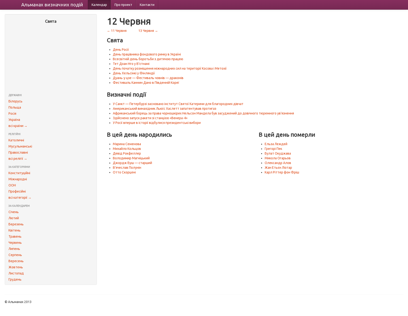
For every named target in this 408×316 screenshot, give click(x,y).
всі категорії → (19, 197)
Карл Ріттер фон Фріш (282, 172)
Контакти (147, 5)
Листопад (16, 273)
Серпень (15, 255)
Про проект (123, 5)
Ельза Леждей (276, 144)
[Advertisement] (50, 59)
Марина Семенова (127, 144)
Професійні (17, 191)
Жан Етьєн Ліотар (278, 167)
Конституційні (19, 173)
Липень (14, 249)
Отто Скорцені (124, 172)
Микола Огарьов (278, 158)
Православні (18, 152)
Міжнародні (17, 179)
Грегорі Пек (273, 149)
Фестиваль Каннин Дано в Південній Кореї (146, 82)
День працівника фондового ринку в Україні (147, 54)
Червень (15, 242)
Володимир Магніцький (131, 158)
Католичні (16, 140)
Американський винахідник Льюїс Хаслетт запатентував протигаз (164, 108)
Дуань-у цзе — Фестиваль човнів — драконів (148, 78)
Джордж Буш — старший (132, 163)
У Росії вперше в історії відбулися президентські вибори (157, 123)
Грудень (14, 279)
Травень (14, 236)
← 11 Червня (117, 31)
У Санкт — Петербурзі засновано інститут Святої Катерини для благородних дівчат (178, 104)
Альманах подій (52, 4)
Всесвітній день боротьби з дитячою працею (148, 59)
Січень (13, 212)
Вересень (16, 261)
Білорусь (15, 101)
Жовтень (15, 267)
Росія (12, 113)
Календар (99, 5)
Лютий (13, 218)
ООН (12, 185)
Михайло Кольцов (127, 149)
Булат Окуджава (278, 153)
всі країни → (17, 126)
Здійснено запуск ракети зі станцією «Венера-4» (150, 118)
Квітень (14, 230)
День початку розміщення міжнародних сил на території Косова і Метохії (170, 68)
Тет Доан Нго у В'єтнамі (131, 64)
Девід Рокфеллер (127, 153)
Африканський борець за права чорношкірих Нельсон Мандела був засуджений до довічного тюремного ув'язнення (203, 113)
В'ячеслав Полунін (127, 167)
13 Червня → (148, 31)
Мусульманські (20, 146)
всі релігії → (17, 158)
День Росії (121, 49)
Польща (14, 107)
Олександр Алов (278, 163)
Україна (14, 120)
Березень (16, 224)
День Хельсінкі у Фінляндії (134, 73)
